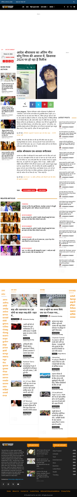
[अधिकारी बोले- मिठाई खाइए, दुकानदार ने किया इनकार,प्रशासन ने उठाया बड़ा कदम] (16, 346)
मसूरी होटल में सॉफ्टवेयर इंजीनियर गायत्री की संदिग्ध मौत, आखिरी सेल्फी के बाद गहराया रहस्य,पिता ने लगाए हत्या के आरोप (58, 418)
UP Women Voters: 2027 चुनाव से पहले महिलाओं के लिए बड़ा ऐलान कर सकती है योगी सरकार (30, 405)
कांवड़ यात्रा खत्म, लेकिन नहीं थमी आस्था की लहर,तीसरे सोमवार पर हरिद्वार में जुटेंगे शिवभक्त (58, 325)
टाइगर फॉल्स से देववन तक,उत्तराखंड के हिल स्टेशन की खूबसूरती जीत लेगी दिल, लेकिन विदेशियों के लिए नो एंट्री (59, 379)
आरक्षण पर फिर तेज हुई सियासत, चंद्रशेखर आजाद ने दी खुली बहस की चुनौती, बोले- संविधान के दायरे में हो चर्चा (8, 110)
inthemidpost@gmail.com (15, 479)
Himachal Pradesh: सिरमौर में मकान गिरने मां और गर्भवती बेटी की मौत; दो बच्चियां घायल (59, 362)
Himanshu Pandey (7, 92)
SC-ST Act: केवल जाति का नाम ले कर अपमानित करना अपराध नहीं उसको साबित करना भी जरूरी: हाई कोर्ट (29, 387)
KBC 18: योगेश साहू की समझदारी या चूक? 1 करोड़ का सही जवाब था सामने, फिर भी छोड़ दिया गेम (38, 251)
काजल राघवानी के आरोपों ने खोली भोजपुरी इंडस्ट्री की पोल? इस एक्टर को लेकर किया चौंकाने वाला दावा (8, 155)
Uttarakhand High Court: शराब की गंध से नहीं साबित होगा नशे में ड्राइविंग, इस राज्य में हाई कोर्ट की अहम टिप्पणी (58, 398)
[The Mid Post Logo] (8, 7)
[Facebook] (64, 7)
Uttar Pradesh (15, 319)
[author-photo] (60, 127)
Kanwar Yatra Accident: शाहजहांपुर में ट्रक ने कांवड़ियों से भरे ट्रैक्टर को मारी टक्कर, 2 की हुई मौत (30, 367)
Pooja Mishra (27, 377)
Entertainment (10, 49)
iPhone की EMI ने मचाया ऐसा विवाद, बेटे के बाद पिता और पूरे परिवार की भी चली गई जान (67, 193)
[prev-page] (59, 271)
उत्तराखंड (42, 290)
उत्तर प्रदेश (14, 290)
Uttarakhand (44, 316)
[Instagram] (67, 7)
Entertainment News (29, 190)
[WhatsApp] (51, 105)
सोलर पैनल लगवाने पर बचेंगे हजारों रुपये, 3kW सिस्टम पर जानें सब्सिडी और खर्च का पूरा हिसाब (66, 262)
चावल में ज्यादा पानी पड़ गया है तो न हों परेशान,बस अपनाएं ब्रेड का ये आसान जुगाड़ (67, 123)
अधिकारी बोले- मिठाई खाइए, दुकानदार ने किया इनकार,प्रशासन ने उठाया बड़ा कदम (67, 252)
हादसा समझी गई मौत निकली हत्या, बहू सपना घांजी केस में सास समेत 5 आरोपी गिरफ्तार (67, 232)
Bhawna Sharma (10, 57)
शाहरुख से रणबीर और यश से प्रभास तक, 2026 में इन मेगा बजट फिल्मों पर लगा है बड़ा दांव (38, 240)
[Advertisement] (39, 29)
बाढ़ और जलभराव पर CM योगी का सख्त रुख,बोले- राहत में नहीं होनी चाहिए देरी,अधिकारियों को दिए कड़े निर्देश (8, 87)
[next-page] (63, 271)
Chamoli (55, 353)
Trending (25, 204)
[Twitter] (71, 7)
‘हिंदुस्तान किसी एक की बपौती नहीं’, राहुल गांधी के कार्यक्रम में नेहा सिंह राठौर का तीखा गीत (8, 133)
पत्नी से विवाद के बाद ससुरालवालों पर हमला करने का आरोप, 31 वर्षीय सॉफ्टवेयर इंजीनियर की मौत (67, 203)
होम (2, 49)
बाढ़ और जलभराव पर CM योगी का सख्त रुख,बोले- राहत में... (24, 312)
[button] (74, 1)
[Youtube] (74, 7)
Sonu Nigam (42, 190)
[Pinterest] (45, 105)
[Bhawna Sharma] (4, 57)
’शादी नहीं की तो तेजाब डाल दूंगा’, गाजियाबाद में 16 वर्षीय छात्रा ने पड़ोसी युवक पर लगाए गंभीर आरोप (67, 223)
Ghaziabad (26, 338)
